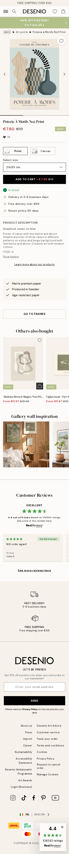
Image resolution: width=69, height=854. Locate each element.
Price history (11, 256)
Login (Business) (21, 786)
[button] (53, 837)
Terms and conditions (50, 745)
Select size (10, 160)
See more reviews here (34, 570)
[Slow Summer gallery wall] (26, 444)
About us (26, 725)
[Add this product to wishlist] (61, 40)
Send (34, 700)
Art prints (22, 32)
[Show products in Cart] (63, 11)
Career (27, 745)
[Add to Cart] (39, 386)
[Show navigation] (6, 11)
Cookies (42, 752)
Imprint (27, 738)
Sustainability (23, 752)
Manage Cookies (47, 774)
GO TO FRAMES (35, 314)
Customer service (48, 732)
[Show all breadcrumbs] (7, 32)
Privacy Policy (30, 709)
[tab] (11, 114)
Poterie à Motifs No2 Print (49, 32)
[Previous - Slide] (5, 74)
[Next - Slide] (64, 74)
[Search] (14, 11)
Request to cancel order (48, 766)
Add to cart (34, 179)
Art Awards (25, 780)
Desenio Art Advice (49, 725)
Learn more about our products (34, 264)
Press (28, 732)
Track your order (47, 738)
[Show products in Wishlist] (55, 11)
